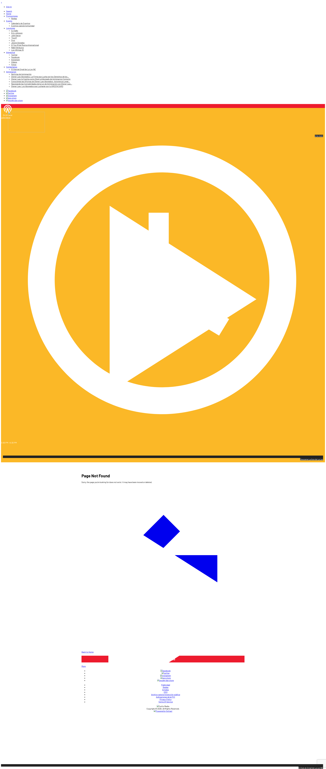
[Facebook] (11, 90)
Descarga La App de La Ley (311, 459)
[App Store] (11, 98)
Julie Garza (5, 117)
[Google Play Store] (14, 100)
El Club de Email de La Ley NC (310, 768)
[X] (10, 93)
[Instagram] (11, 95)
